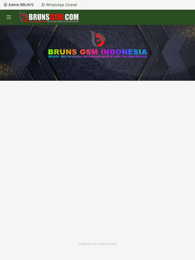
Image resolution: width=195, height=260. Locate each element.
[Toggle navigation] (9, 17)
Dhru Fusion (107, 244)
